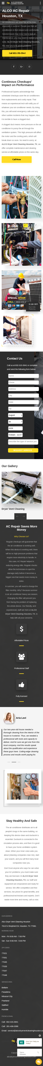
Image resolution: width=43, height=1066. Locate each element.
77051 (4, 958)
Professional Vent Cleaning (17, 509)
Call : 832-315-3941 (10, 1022)
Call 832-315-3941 (17, 53)
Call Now (16, 159)
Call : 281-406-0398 (10, 1026)
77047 (4, 971)
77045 (4, 962)
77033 (4, 966)
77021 (4, 953)
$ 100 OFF (33, 304)
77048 (4, 975)
